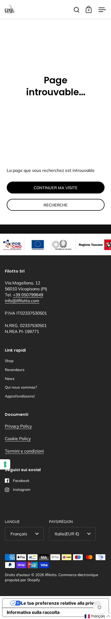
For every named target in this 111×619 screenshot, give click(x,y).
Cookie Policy (18, 438)
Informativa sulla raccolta (33, 612)
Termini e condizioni (24, 451)
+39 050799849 (28, 294)
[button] (97, 616)
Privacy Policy (18, 426)
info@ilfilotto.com (22, 300)
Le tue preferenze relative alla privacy (61, 603)
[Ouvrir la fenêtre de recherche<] (76, 9)
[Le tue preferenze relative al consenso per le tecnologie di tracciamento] (5, 464)
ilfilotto (51, 574)
